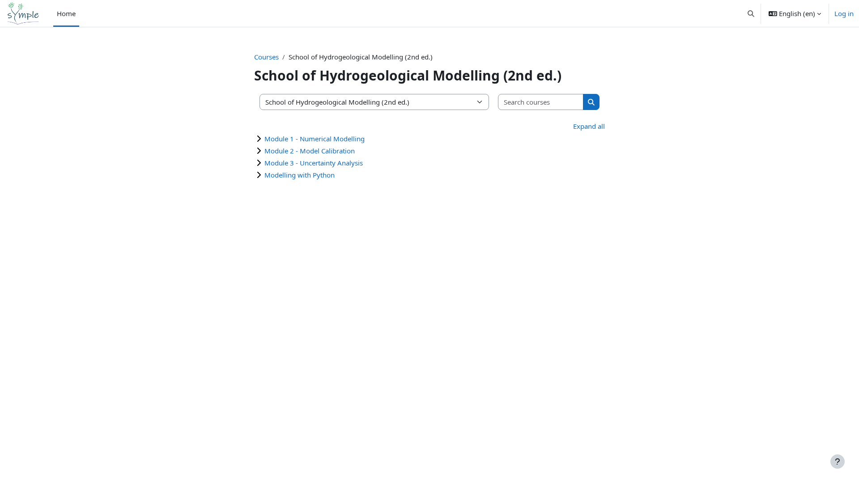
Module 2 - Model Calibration (309, 150)
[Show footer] (837, 461)
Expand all (589, 126)
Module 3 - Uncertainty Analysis (313, 162)
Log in (844, 13)
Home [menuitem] (66, 13)
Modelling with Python (299, 174)
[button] (751, 13)
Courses (266, 56)
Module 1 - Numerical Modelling (314, 138)
